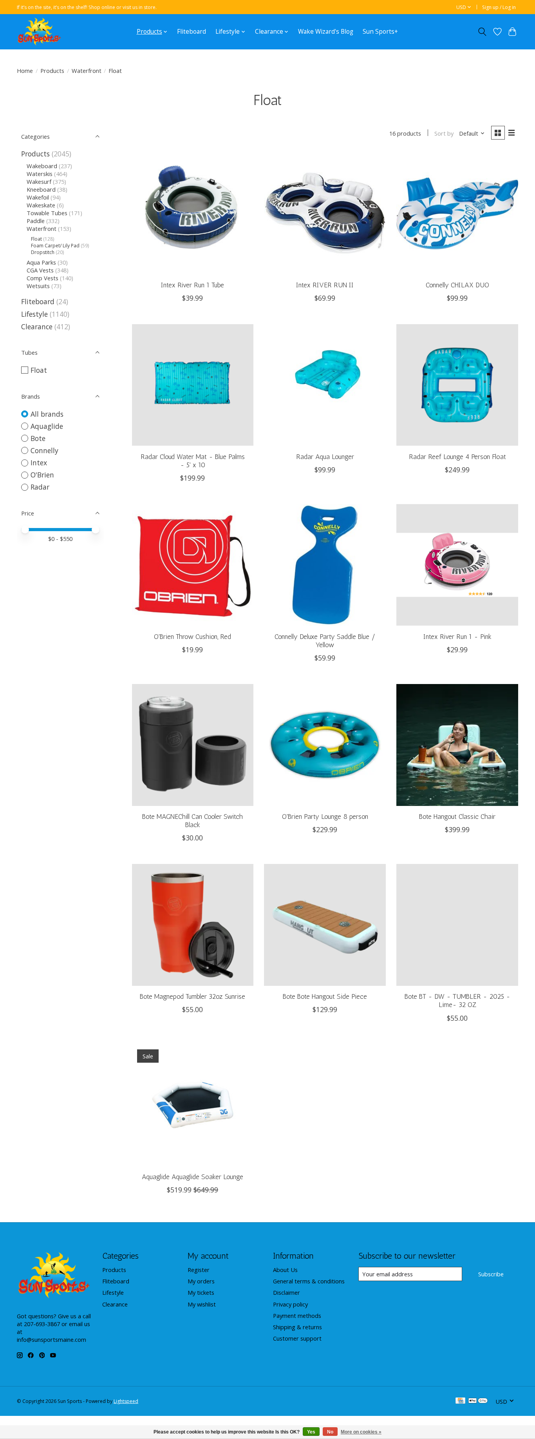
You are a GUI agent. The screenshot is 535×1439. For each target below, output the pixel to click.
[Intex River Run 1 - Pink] (457, 565)
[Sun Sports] (39, 31)
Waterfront (86, 70)
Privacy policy (290, 1304)
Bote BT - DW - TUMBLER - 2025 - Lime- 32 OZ (457, 1000)
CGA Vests (40, 270)
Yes (311, 1432)
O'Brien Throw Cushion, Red (192, 636)
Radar (40, 487)
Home (25, 70)
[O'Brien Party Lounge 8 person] (324, 745)
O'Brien (42, 474)
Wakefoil (38, 197)
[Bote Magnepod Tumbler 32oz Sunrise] (192, 924)
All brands (47, 414)
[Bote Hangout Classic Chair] (457, 745)
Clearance (36, 326)
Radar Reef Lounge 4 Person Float (457, 456)
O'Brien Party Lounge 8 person (325, 816)
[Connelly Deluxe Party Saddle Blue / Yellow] (324, 565)
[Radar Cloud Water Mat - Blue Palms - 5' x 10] (192, 385)
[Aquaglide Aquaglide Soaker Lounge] (192, 1105)
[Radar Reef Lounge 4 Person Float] (457, 385)
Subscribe (491, 1274)
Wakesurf (39, 181)
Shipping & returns (297, 1327)
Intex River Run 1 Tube (192, 285)
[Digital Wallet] (478, 1401)
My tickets (201, 1292)
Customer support (297, 1338)
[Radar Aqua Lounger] (324, 385)
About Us (285, 1270)
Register (199, 1270)
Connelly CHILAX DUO (457, 285)
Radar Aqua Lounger (325, 456)
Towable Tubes (47, 213)
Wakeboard (42, 166)
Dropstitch (42, 252)
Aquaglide (47, 426)
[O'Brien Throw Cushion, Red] (192, 565)
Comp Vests (42, 278)
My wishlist (202, 1304)
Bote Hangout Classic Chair (457, 816)
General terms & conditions (309, 1281)
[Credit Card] (460, 1401)
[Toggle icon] (482, 32)
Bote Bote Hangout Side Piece (325, 996)
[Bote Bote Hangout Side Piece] (324, 924)
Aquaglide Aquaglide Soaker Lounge (192, 1176)
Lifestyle (34, 314)
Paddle (36, 221)
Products (52, 70)
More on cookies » (361, 1432)
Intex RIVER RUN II (325, 285)
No (330, 1432)
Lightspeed (126, 1401)
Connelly (44, 450)
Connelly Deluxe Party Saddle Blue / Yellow (325, 640)
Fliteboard (191, 31)
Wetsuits (38, 286)
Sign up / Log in (499, 7)
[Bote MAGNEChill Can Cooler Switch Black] (192, 745)
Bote (38, 438)
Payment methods (297, 1315)
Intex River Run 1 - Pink (457, 636)
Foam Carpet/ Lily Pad (55, 245)
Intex (39, 462)
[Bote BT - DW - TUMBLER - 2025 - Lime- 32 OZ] (457, 924)
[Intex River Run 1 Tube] (192, 213)
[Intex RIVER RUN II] (324, 213)
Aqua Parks (41, 262)
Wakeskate (41, 205)
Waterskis (39, 174)
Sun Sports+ (380, 31)
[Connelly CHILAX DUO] (457, 213)
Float (36, 239)
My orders (201, 1281)
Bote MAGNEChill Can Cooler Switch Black (192, 820)
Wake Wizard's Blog (325, 31)
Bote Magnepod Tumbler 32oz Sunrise (192, 996)
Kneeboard (41, 189)
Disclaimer (286, 1292)
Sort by (444, 133)
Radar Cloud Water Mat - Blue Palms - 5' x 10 (193, 460)
